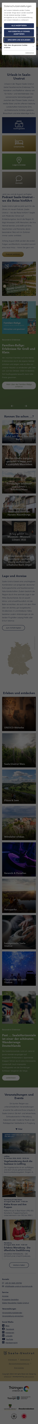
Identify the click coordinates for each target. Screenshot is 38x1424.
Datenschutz (29, 53)
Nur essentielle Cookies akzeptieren (19, 32)
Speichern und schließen (19, 40)
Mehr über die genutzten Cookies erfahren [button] (15, 46)
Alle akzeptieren (19, 26)
